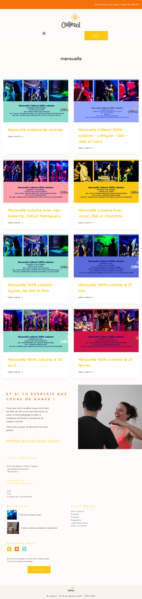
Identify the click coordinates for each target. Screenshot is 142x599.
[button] (44, 33)
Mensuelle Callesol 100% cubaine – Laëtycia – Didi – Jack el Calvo (102, 135)
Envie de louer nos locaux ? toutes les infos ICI (116, 4)
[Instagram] (24, 549)
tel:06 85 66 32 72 (15, 481)
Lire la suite (15, 136)
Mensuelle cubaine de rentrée (35, 129)
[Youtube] (17, 549)
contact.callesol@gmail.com (20, 483)
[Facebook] (9, 549)
